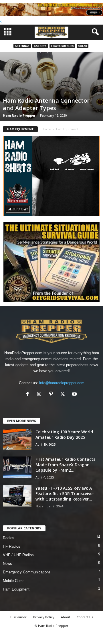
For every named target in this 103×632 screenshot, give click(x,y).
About (65, 617)
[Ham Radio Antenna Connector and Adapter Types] (51, 86)
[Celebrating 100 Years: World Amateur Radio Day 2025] (17, 439)
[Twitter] (64, 394)
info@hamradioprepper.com (61, 383)
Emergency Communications (27, 572)
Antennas (22, 46)
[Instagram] (40, 394)
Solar (82, 46)
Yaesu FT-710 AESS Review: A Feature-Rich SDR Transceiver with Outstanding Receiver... (64, 493)
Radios (8, 538)
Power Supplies (62, 46)
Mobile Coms (14, 581)
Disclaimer (18, 617)
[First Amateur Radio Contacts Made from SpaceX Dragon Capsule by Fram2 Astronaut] (17, 467)
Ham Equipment (16, 589)
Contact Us (85, 617)
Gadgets (40, 46)
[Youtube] (75, 394)
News (7, 563)
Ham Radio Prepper (19, 115)
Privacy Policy (43, 617)
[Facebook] (29, 394)
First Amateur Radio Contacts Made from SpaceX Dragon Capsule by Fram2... (65, 464)
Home (47, 129)
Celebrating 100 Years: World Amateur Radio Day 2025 (64, 434)
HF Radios (11, 546)
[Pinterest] (52, 394)
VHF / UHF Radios (18, 555)
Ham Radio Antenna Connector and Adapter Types (46, 104)
